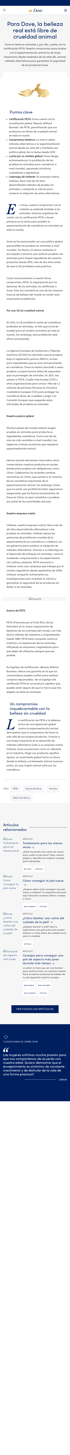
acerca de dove (34, 789)
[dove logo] (35, 10)
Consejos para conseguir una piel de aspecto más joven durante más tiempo (43, 959)
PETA (15, 789)
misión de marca (21, 798)
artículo (53, 789)
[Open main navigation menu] (65, 10)
